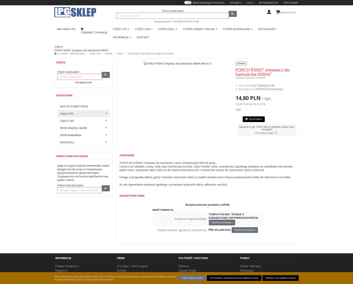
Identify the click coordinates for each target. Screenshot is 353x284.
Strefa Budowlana (237, 29)
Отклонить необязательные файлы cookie (234, 278)
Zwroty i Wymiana (250, 266)
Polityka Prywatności (67, 266)
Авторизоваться (268, 2)
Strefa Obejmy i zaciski (199, 29)
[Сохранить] (106, 188)
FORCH (120, 53)
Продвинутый (162, 21)
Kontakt (121, 270)
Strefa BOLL (167, 29)
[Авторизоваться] (269, 11)
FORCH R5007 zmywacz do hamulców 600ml (151, 53)
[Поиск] (233, 14)
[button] (236, 2)
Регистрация (291, 2)
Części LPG (120, 29)
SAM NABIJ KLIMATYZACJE (185, 21)
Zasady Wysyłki (187, 270)
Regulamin (61, 270)
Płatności (184, 266)
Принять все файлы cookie (280, 278)
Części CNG (143, 29)
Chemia (108, 53)
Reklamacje (247, 270)
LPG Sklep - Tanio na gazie (132, 266)
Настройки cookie (192, 278)
